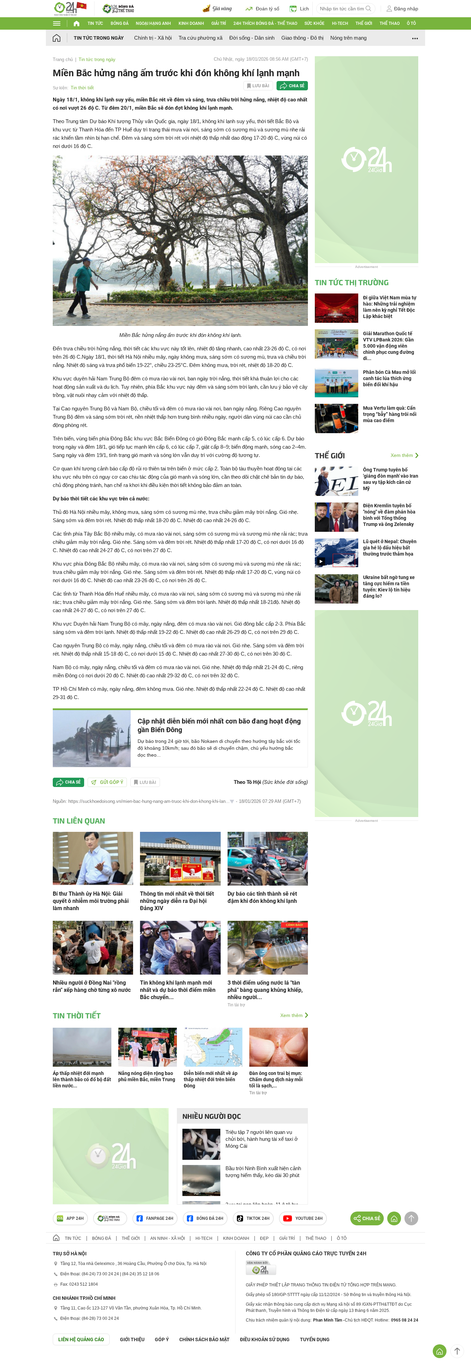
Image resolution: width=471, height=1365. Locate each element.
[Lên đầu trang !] (457, 1351)
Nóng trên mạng (348, 38)
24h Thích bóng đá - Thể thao (265, 23)
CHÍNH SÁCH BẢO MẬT (204, 1339)
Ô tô (411, 23)
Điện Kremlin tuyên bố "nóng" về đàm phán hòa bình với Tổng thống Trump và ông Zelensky (389, 515)
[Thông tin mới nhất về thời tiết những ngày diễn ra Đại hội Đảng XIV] (180, 858)
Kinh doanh (191, 23)
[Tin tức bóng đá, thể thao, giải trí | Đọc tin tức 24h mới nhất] (70, 8)
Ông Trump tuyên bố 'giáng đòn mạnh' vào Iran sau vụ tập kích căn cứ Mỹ (390, 479)
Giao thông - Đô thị (302, 38)
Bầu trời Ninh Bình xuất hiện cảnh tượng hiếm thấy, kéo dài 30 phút (263, 1171)
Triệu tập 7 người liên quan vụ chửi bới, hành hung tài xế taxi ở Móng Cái (262, 1139)
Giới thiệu (132, 1339)
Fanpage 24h (159, 1218)
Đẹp (264, 1238)
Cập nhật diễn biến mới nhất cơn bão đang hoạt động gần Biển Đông (219, 725)
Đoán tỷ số (267, 8)
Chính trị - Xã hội (153, 38)
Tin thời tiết (82, 87)
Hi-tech (340, 23)
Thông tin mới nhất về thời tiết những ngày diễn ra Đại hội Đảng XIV (177, 900)
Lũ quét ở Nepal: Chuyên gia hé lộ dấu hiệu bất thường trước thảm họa (390, 548)
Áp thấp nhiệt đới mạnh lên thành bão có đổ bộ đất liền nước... (82, 1079)
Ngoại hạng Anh (153, 23)
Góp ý (162, 1339)
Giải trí (218, 23)
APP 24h (75, 1218)
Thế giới (363, 23)
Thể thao (390, 23)
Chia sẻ (296, 85)
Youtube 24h (309, 1218)
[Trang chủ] (63, 37)
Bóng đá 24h (210, 1218)
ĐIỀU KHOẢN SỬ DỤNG (265, 1339)
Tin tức (95, 23)
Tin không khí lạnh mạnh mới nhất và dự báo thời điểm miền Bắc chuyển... (178, 989)
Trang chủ (63, 59)
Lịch (304, 8)
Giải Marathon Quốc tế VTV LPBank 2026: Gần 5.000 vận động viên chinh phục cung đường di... (388, 346)
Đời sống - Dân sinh (251, 38)
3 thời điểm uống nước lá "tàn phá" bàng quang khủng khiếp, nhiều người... (265, 989)
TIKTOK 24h (258, 1218)
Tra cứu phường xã (200, 38)
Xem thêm (291, 1015)
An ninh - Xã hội (167, 1238)
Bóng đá (120, 23)
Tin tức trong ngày (99, 38)
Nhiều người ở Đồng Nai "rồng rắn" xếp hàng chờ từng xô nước (92, 986)
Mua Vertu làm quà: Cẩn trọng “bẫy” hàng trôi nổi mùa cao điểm (390, 414)
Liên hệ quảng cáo (81, 1339)
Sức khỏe (314, 23)
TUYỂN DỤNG (315, 1339)
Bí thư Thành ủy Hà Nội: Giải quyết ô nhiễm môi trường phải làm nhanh (91, 900)
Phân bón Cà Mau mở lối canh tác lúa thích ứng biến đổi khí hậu (389, 378)
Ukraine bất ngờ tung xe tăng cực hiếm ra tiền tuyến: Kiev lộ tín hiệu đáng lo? (389, 587)
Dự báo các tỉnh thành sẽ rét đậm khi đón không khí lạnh (262, 897)
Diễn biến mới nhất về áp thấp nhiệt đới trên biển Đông (211, 1079)
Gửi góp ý (111, 782)
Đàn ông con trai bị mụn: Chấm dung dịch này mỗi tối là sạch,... (276, 1079)
